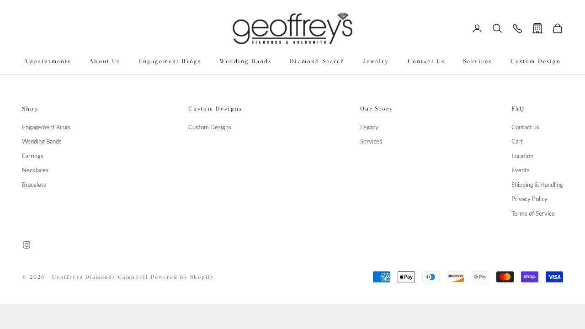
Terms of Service (533, 213)
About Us (104, 61)
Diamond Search (317, 61)
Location (522, 155)
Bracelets (34, 184)
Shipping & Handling (537, 184)
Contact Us (426, 61)
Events (520, 170)
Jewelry (376, 61)
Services (477, 61)
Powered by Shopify (182, 277)
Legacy (369, 127)
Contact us (525, 127)
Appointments (47, 61)
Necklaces (35, 170)
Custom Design (536, 61)
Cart (517, 141)
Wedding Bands (245, 61)
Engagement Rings (170, 61)
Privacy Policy (529, 198)
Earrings (32, 155)
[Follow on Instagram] (26, 244)
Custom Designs (209, 127)
